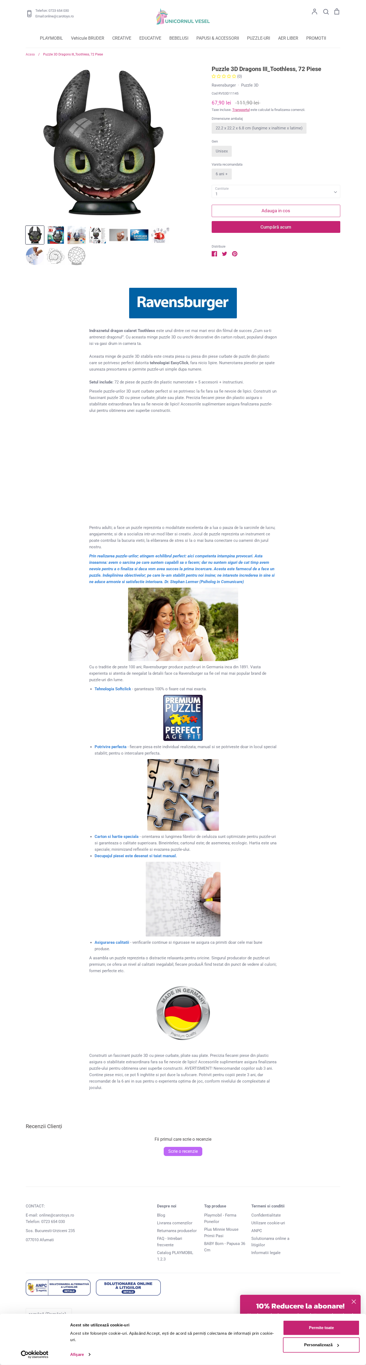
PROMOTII (316, 38)
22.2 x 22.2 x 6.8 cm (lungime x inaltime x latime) (259, 128)
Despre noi (166, 1206)
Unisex (222, 151)
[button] (224, 76)
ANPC (256, 1230)
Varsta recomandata (227, 164)
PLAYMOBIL (51, 38)
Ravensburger (224, 85)
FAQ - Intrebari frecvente (169, 1241)
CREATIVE (121, 38)
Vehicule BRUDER (87, 38)
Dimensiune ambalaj (227, 119)
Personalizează (318, 1344)
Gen (215, 141)
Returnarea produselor (177, 1230)
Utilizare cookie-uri (268, 1223)
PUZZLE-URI (258, 38)
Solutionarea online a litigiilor (270, 1241)
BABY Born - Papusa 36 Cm (224, 1246)
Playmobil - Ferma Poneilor (220, 1218)
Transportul (241, 110)
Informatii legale (266, 1252)
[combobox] (276, 191)
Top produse (215, 1206)
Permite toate (321, 1327)
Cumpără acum (275, 227)
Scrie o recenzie (183, 1151)
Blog (161, 1215)
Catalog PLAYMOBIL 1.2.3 (175, 1256)
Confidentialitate (266, 1215)
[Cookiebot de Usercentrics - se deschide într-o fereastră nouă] (34, 1355)
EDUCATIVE (150, 38)
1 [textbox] (216, 194)
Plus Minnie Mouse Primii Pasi (221, 1232)
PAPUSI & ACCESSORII (217, 38)
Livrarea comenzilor (174, 1223)
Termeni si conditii (268, 1206)
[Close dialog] (353, 1301)
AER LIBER (288, 38)
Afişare (77, 1354)
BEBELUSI (178, 38)
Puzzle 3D (250, 85)
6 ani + (222, 173)
